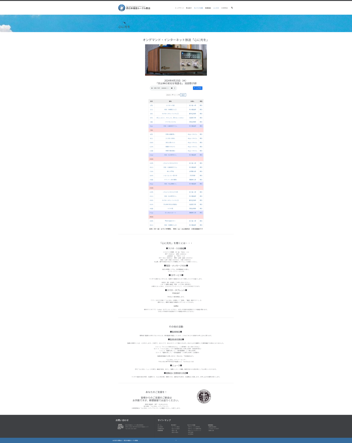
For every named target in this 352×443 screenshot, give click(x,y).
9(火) (151, 138)
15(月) (151, 163)
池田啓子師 (192, 118)
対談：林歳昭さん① (170, 109)
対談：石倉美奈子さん (170, 126)
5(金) (151, 122)
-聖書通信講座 (212, 427)
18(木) (151, 175)
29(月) (151, 221)
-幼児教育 (190, 434)
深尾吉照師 (192, 122)
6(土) (151, 126)
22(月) (151, 192)
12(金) (151, 151)
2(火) (151, 109)
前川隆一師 (192, 105)
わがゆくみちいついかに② (170, 200)
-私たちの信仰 (175, 429)
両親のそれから (170, 147)
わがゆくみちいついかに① (170, 114)
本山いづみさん (192, 134)
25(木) (151, 204)
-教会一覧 (174, 430)
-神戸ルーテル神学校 (194, 427)
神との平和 (170, 171)
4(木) (151, 118)
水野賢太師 (192, 171)
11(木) (151, 147)
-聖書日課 (211, 430)
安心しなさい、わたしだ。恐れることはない (170, 118)
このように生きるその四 (170, 192)
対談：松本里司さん (170, 155)
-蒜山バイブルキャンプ (194, 430)
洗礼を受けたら (170, 142)
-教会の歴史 (174, 432)
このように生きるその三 (170, 163)
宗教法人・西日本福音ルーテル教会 (127, 440)
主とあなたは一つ (170, 213)
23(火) (151, 196)
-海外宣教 (190, 432)
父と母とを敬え (170, 138)
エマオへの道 (170, 105)
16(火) (151, 167)
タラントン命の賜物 (170, 180)
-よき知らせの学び (213, 429)
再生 (201, 105)
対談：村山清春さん (170, 184)
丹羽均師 (192, 175)
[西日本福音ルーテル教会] (134, 8)
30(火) (151, 225)
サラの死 (170, 208)
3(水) (151, 114)
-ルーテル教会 (175, 427)
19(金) (151, 180)
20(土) (151, 184)
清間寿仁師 (192, 180)
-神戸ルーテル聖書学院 (194, 429)
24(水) (151, 200)
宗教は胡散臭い (170, 134)
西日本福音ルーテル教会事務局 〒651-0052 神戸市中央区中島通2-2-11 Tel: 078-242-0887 (136, 427)
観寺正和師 (192, 114)
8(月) (151, 134)
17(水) (151, 171)
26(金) (151, 208)
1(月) (151, 105)
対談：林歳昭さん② (170, 225)
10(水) (151, 142)
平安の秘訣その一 (170, 221)
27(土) (151, 213)
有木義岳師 (192, 109)
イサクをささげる (170, 122)
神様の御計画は (170, 151)
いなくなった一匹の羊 (170, 175)
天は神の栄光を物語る (170, 204)
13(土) (151, 155)
